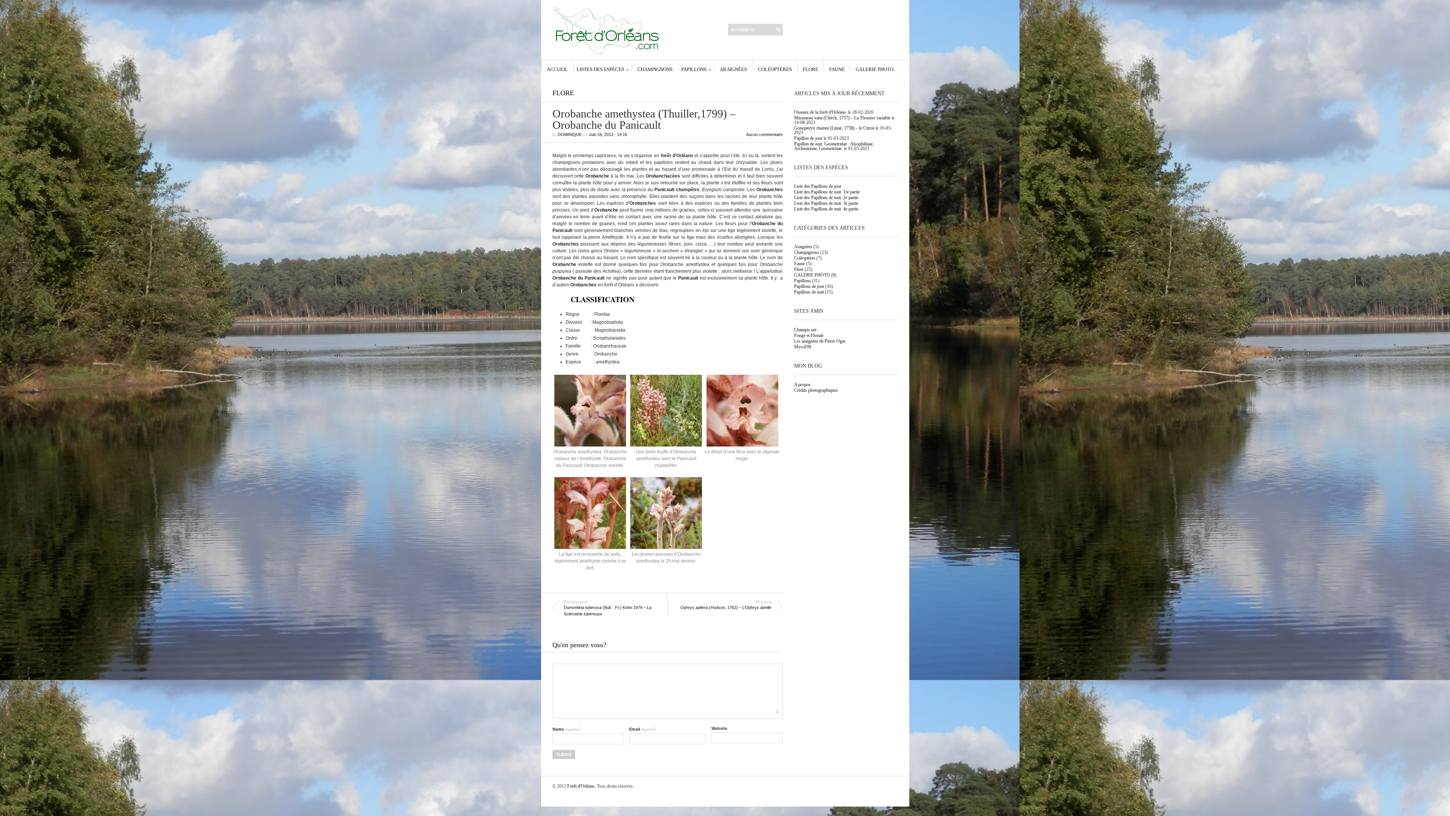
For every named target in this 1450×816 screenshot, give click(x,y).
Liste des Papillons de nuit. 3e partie (826, 203)
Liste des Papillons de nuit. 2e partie (826, 197)
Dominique (570, 134)
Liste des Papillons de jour (817, 186)
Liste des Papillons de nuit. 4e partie (826, 209)
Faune (837, 69)
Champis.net (805, 329)
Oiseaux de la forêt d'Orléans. (820, 112)
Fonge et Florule (809, 335)
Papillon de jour (808, 138)
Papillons (693, 69)
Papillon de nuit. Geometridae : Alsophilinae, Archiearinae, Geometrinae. (834, 146)
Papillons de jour (809, 286)
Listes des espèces (600, 69)
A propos (802, 384)
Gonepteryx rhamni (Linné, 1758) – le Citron (834, 128)
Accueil (557, 69)
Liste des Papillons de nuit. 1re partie (827, 192)
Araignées (733, 69)
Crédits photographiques (816, 390)
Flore (810, 69)
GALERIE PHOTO (874, 69)
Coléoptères (775, 69)
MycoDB (802, 346)
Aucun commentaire (764, 135)
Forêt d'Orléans (581, 786)
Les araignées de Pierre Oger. (820, 341)
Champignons (655, 69)
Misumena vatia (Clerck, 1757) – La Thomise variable (842, 118)
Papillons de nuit (809, 292)
